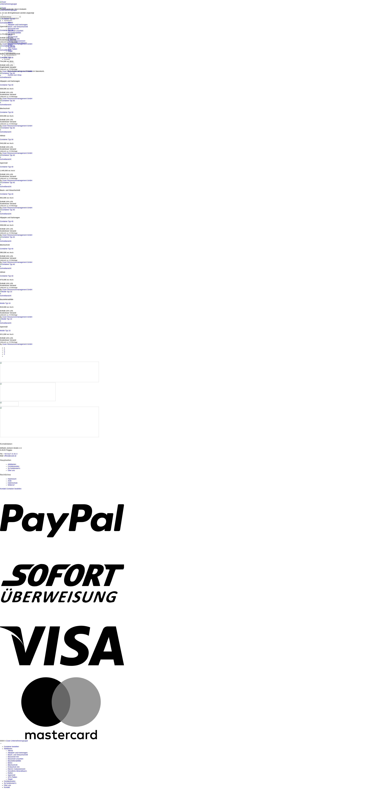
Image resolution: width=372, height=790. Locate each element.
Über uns (11, 470)
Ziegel (10, 779)
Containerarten (13, 466)
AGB (9, 481)
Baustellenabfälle (14, 33)
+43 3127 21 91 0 (10, 454)
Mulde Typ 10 (5, 303)
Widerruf (11, 485)
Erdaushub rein (14, 767)
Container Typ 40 (6, 167)
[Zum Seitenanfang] (1, 743)
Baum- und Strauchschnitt (18, 27)
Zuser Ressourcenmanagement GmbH (17, 44)
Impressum (12, 479)
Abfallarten (8, 21)
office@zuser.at (10, 456)
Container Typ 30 (6, 30)
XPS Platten (12, 49)
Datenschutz (12, 483)
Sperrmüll (11, 775)
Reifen (10, 773)
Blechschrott (12, 765)
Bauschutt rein (13, 29)
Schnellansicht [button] (5, 23)
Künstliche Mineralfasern (17, 771)
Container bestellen (11, 747)
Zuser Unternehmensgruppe (17, 741)
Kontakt (7, 59)
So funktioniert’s (10, 55)
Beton (10, 763)
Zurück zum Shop (14, 75)
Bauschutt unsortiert (15, 31)
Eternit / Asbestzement (16, 769)
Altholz (10, 751)
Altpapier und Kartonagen (18, 25)
